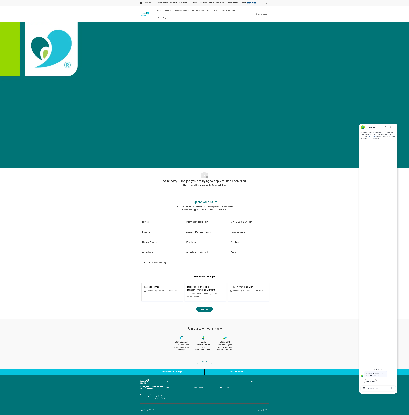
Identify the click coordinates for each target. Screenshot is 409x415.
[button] (204, 309)
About (159, 10)
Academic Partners (182, 10)
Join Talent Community (200, 10)
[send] (392, 388)
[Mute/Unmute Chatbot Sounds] (390, 127)
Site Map (267, 410)
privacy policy (372, 136)
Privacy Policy (259, 410)
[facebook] (142, 396)
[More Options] (364, 388)
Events (215, 10)
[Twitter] (156, 396)
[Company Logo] (145, 14)
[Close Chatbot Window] (393, 127)
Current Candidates (229, 10)
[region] (378, 257)
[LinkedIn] (149, 396)
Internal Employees (164, 18)
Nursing (168, 10)
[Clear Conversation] (385, 127)
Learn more (251, 3)
